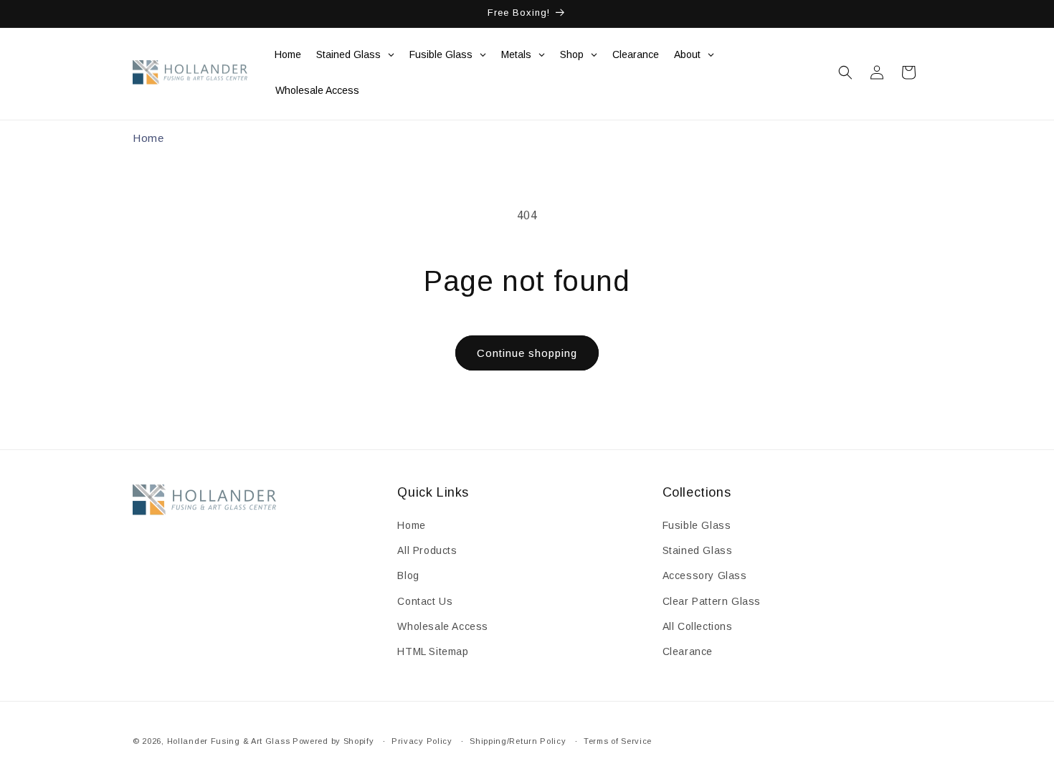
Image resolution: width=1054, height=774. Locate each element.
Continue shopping (527, 353)
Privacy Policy (421, 740)
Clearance (688, 651)
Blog (408, 576)
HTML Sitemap (432, 651)
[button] (845, 72)
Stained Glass (698, 551)
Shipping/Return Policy (518, 740)
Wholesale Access (442, 626)
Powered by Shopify (333, 741)
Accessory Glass (705, 576)
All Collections (698, 626)
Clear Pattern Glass (712, 601)
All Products (427, 551)
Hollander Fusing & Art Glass (228, 741)
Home (148, 138)
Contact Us (424, 601)
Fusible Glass (697, 525)
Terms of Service (618, 740)
